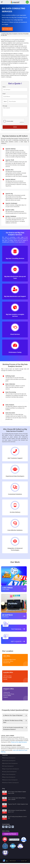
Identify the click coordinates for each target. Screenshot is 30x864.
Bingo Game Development (9, 777)
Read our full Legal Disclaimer (19, 742)
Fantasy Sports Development (9, 771)
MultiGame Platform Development (11, 782)
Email (4, 93)
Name (4, 86)
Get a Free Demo (7, 29)
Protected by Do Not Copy (18, 860)
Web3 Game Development (9, 757)
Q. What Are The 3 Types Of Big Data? (13, 715)
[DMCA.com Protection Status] (7, 861)
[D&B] (4, 860)
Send (15, 127)
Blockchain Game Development (10, 763)
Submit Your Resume (10, 834)
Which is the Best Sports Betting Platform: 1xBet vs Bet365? (17, 798)
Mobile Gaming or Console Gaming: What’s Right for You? (17, 811)
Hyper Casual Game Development (11, 768)
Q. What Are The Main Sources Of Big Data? (12, 721)
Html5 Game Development (9, 760)
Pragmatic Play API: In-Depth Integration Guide (18, 804)
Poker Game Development (9, 774)
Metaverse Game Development (10, 779)
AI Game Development (8, 766)
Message (5, 106)
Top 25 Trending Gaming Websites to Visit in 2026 (17, 817)
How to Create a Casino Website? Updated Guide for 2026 (17, 792)
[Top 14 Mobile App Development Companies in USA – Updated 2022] (20, 846)
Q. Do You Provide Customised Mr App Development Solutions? (13, 728)
